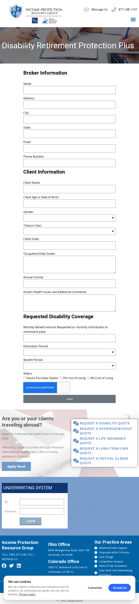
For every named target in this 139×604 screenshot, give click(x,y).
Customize (95, 587)
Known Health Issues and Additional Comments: (55, 292)
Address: (29, 98)
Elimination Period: (35, 346)
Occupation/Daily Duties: (39, 254)
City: (26, 113)
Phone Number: (33, 156)
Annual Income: (33, 277)
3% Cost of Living (74, 378)
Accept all (119, 587)
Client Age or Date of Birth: (41, 197)
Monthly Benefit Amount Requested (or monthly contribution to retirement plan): (65, 329)
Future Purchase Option (42, 378)
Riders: (27, 373)
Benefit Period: (33, 360)
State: (27, 127)
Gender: (28, 212)
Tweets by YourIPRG (84, 506)
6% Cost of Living (101, 378)
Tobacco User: (32, 225)
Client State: (31, 239)
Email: (27, 142)
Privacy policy (27, 594)
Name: (27, 84)
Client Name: (31, 183)
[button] (133, 19)
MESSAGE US (9, 559)
